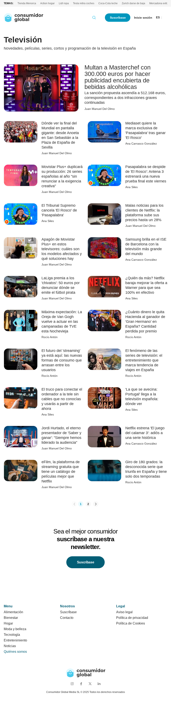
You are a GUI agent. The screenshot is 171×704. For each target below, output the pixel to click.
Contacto (66, 617)
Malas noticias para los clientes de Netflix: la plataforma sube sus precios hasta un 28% (144, 212)
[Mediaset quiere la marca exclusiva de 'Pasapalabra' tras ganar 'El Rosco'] (104, 131)
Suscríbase (118, 17)
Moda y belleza (15, 629)
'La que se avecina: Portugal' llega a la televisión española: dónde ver (141, 396)
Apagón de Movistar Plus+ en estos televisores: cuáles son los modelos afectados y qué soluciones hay (61, 249)
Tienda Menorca (27, 3)
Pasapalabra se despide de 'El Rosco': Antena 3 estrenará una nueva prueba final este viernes (145, 174)
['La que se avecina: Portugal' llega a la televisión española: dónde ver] (104, 397)
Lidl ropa (64, 3)
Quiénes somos (15, 651)
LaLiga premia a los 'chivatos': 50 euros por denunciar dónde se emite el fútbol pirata (60, 285)
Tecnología (12, 634)
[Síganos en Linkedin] (99, 683)
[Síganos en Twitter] (90, 683)
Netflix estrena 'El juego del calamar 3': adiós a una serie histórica (145, 433)
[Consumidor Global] (23, 17)
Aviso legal (124, 612)
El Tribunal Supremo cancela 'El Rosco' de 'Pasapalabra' (59, 210)
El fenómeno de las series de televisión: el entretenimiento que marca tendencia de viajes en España (143, 360)
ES (158, 17)
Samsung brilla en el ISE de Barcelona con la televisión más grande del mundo (145, 246)
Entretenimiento (15, 640)
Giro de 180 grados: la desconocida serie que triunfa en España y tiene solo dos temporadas (146, 469)
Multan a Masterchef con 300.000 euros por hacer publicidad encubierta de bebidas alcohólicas (117, 77)
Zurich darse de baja (133, 3)
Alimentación (13, 612)
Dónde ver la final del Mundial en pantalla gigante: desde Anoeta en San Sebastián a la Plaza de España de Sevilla (60, 135)
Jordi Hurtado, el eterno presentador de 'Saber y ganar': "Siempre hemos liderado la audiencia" (61, 435)
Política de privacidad (132, 617)
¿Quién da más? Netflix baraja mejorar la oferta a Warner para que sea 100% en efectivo (146, 285)
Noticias (10, 646)
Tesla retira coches (83, 3)
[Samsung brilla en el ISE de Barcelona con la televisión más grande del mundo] (104, 247)
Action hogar (47, 3)
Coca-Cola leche (108, 3)
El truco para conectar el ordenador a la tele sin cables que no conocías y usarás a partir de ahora (61, 399)
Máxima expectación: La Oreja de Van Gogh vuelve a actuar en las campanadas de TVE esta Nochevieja (61, 321)
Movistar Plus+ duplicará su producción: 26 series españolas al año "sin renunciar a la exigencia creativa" (62, 176)
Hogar (8, 623)
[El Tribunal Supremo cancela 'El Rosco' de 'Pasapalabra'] (21, 213)
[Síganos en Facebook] (81, 683)
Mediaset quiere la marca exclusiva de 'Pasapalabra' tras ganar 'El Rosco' (145, 130)
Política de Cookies (130, 623)
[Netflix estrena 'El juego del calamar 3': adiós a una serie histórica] (104, 436)
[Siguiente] (95, 504)
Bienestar (11, 617)
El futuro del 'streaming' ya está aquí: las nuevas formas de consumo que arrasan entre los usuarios (61, 360)
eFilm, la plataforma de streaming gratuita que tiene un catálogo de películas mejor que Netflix (60, 471)
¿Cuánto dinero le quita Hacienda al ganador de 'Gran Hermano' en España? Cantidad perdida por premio (145, 321)
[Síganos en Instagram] (72, 683)
